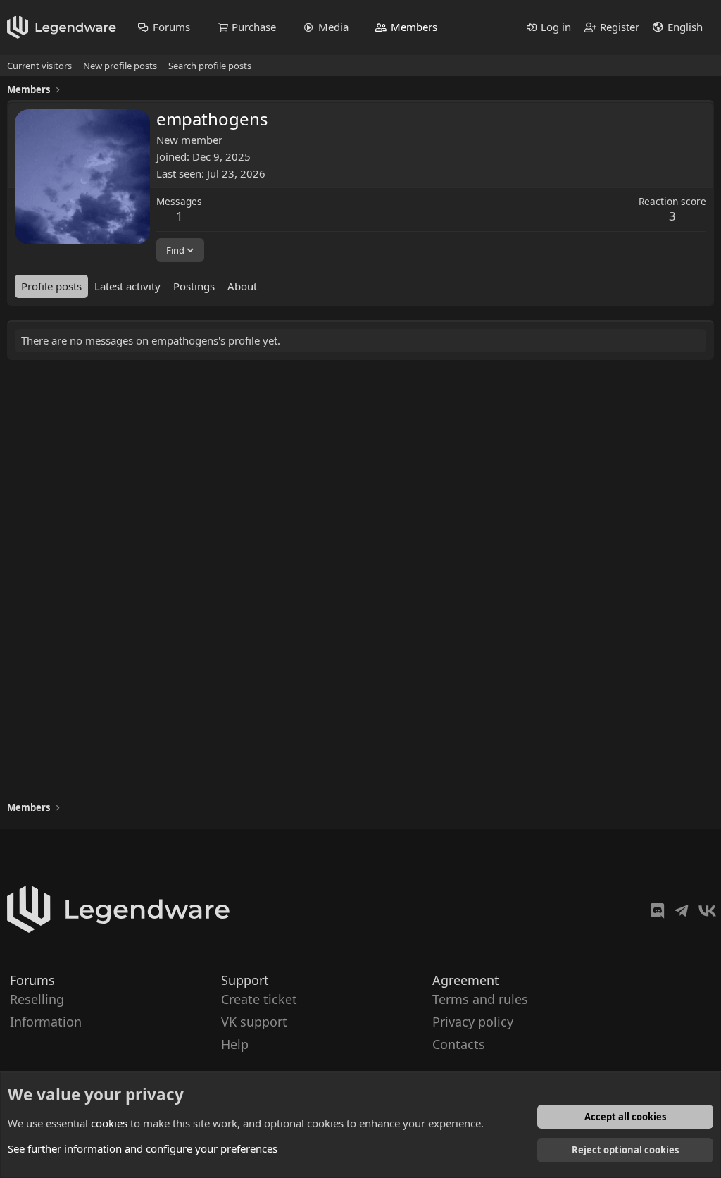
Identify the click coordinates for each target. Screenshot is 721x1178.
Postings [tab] (194, 286)
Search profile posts (209, 65)
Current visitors (39, 65)
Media (333, 27)
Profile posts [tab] (51, 286)
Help (235, 1044)
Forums (171, 27)
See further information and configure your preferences (142, 1148)
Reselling (37, 999)
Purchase (254, 27)
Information (46, 1021)
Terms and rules (480, 999)
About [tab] (242, 286)
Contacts (458, 1044)
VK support (254, 1021)
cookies (109, 1123)
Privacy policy (472, 1021)
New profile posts (120, 65)
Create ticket (259, 999)
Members (414, 27)
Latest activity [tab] (127, 286)
